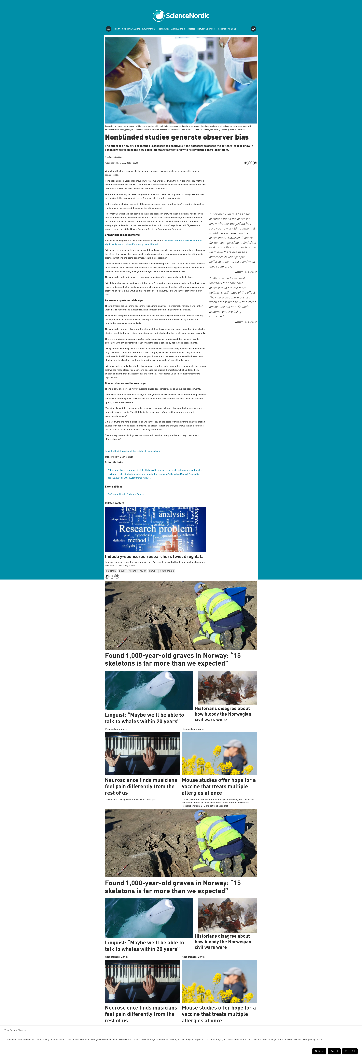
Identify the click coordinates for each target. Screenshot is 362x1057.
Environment (148, 29)
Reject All (350, 1051)
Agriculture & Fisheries (183, 29)
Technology (163, 29)
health (152, 571)
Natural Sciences (206, 29)
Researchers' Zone (226, 29)
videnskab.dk (167, 571)
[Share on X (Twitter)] (250, 163)
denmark (111, 571)
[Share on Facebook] (246, 163)
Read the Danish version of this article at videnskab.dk (132, 451)
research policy (137, 571)
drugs (122, 571)
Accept (334, 1051)
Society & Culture (131, 29)
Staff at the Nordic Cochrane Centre (126, 494)
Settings (319, 1051)
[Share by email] (255, 163)
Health (117, 29)
